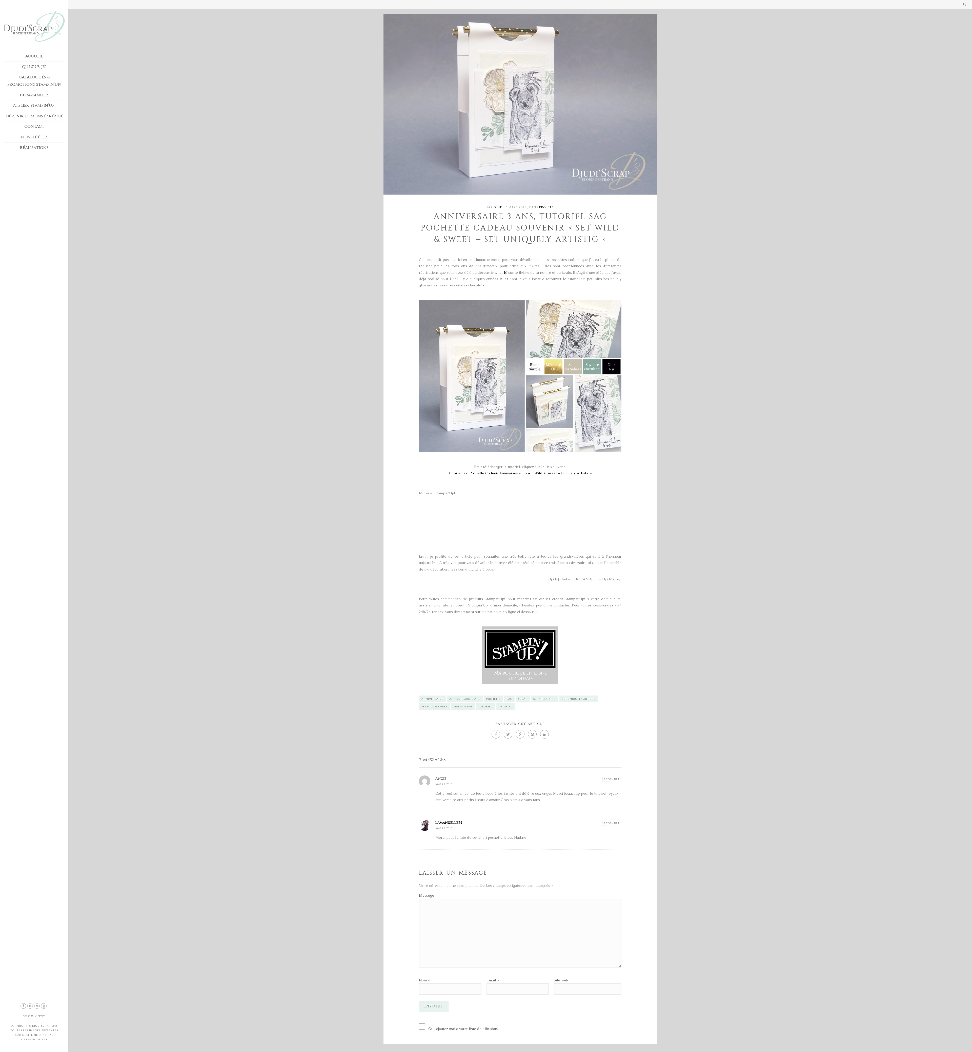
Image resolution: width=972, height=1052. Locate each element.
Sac (509, 698)
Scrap (522, 698)
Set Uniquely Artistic (579, 698)
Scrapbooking (544, 698)
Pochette (493, 698)
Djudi (499, 207)
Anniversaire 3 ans (464, 698)
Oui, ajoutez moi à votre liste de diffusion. (463, 1028)
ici (496, 272)
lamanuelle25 (448, 822)
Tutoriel (505, 706)
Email (491, 980)
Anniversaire (432, 698)
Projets (546, 207)
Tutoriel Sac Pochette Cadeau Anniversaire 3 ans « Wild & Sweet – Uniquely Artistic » (520, 473)
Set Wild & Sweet (434, 706)
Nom (423, 980)
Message (426, 895)
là (505, 272)
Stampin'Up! (462, 706)
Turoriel (485, 706)
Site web (561, 980)
